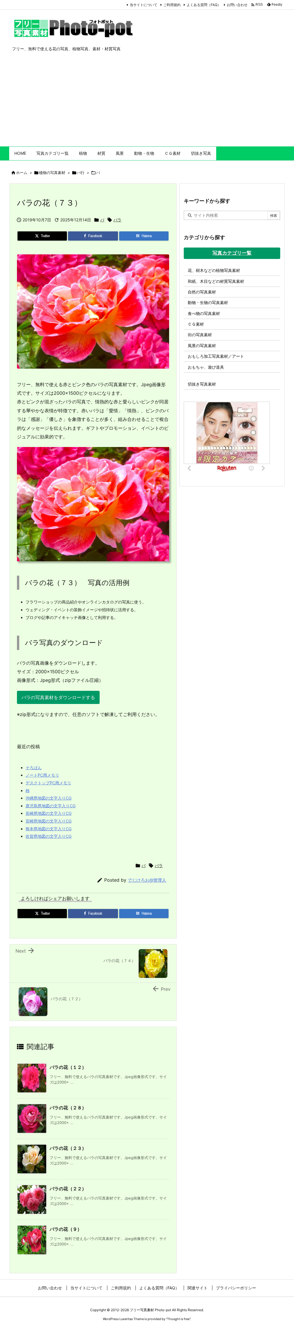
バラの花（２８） (68, 1107)
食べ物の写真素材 (204, 313)
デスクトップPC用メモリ (48, 782)
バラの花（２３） (68, 1148)
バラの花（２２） (68, 1188)
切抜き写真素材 (202, 384)
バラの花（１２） (68, 1067)
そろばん (34, 767)
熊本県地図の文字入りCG (48, 828)
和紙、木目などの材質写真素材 (216, 281)
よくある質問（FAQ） (204, 5)
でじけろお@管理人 (147, 880)
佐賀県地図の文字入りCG (48, 836)
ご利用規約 (172, 5)
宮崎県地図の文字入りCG (48, 821)
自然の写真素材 (202, 291)
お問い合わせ (237, 5)
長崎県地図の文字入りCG (48, 813)
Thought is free (178, 1319)
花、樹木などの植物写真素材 (214, 270)
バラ (117, 219)
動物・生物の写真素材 (208, 302)
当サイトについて (143, 5)
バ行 (80, 172)
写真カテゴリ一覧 (232, 253)
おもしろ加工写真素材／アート (216, 356)
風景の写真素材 (202, 345)
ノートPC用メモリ (42, 775)
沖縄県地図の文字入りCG (48, 798)
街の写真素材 (200, 334)
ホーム (21, 172)
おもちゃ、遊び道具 (206, 367)
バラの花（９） (66, 1229)
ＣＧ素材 (196, 324)
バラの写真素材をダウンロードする (58, 697)
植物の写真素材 (52, 172)
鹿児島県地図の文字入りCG (51, 805)
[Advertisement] (147, 103)
